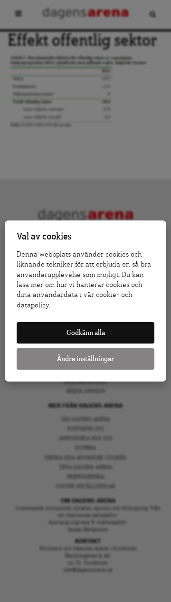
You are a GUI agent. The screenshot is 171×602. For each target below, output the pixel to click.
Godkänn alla (85, 332)
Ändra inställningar (85, 359)
